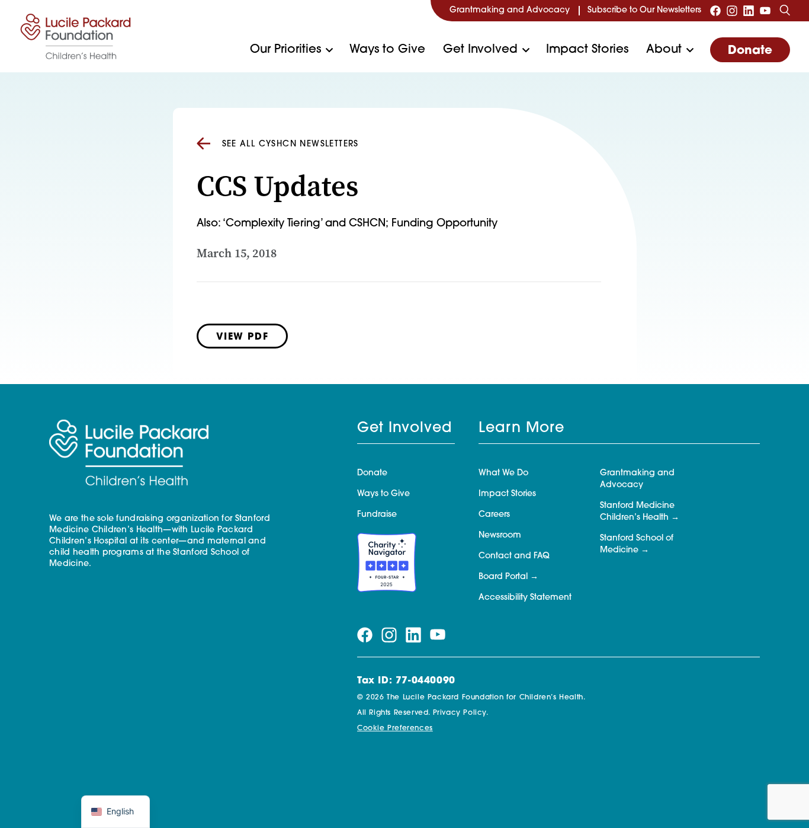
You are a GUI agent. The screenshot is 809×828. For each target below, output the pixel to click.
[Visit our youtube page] (765, 10)
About (664, 50)
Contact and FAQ (514, 556)
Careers (494, 514)
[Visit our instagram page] (732, 10)
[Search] (784, 11)
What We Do (503, 473)
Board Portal (503, 577)
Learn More (521, 428)
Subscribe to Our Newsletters (644, 10)
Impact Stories (587, 50)
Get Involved (480, 50)
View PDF (242, 337)
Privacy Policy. (461, 713)
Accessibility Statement (525, 597)
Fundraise (377, 514)
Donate (750, 51)
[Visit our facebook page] (715, 10)
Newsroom (500, 535)
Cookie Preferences (395, 728)
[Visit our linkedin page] (748, 10)
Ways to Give (387, 50)
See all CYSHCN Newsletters (290, 144)
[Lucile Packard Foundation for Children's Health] (76, 36)
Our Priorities (285, 50)
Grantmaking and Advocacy (510, 10)
